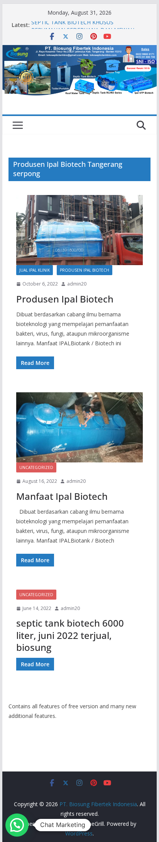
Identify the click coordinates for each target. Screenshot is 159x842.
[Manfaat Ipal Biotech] (79, 427)
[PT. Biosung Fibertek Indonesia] (79, 49)
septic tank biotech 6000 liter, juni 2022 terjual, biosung (70, 635)
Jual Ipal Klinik (34, 270)
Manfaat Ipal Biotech (62, 496)
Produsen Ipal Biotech (84, 270)
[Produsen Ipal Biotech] (79, 230)
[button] (17, 825)
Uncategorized (36, 467)
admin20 (76, 284)
